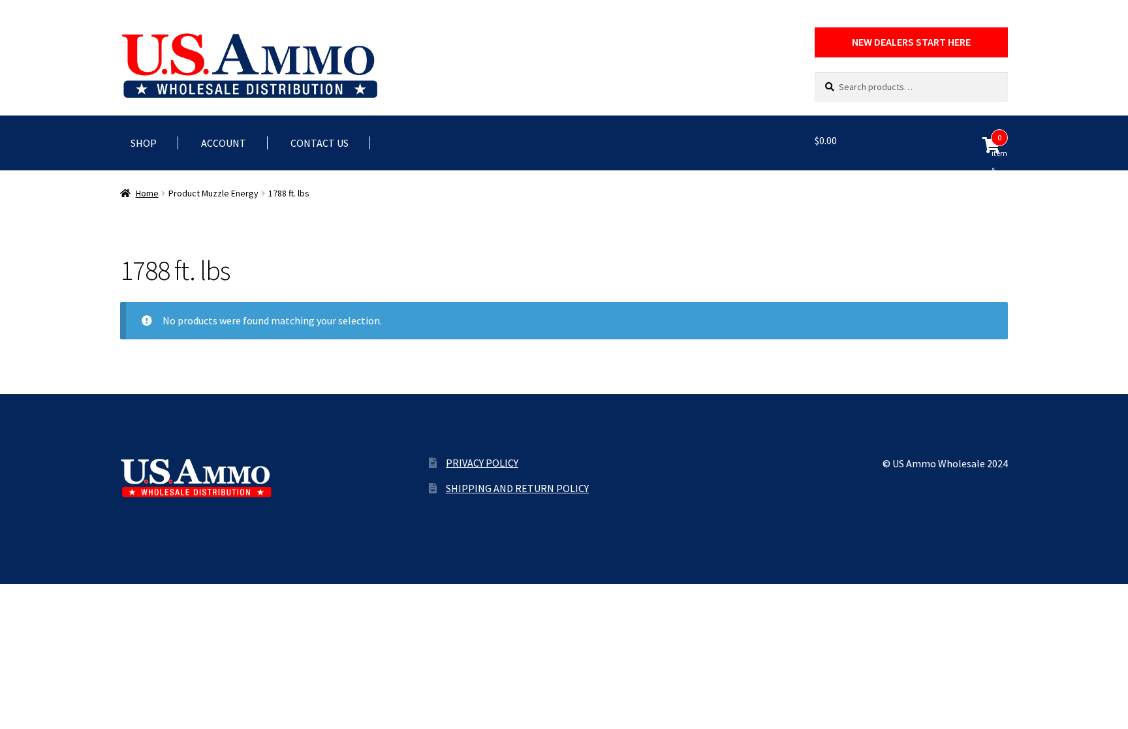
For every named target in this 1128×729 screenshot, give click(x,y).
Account (223, 142)
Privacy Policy (482, 462)
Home (147, 193)
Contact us (319, 142)
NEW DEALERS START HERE (911, 41)
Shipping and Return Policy (517, 488)
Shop (144, 142)
